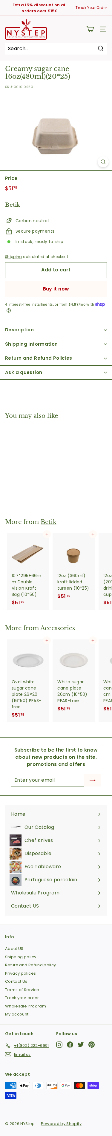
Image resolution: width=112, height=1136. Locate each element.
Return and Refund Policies (38, 358)
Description (19, 330)
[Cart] (90, 29)
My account (17, 1014)
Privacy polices (20, 973)
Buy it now (56, 288)
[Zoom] (103, 161)
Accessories (57, 628)
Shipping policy (20, 957)
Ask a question (23, 372)
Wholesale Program (25, 1006)
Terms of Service (22, 990)
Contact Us (16, 981)
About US (14, 948)
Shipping (13, 256)
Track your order (22, 998)
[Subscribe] (92, 780)
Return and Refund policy (30, 965)
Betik (48, 522)
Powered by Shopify (61, 1123)
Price (11, 178)
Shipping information (31, 344)
